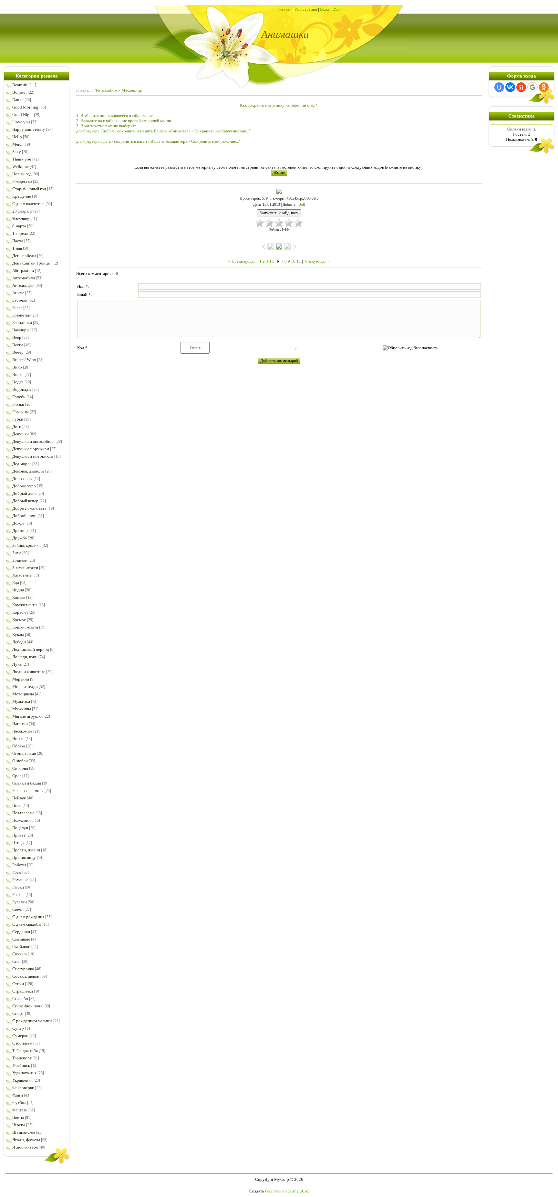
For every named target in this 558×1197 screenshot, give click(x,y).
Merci (17, 144)
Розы (16, 872)
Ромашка (20, 879)
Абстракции (23, 270)
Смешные (21, 939)
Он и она (20, 768)
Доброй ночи (24, 515)
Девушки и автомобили (33, 441)
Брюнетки (21, 315)
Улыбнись (21, 1065)
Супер (18, 1028)
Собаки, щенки (25, 976)
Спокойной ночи (27, 1006)
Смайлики (21, 946)
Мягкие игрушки (27, 716)
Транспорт (22, 1058)
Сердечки (21, 931)
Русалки (19, 902)
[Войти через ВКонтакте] (510, 87)
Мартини (20, 679)
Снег (16, 961)
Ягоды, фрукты (26, 1139)
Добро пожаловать (29, 508)
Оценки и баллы (26, 783)
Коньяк (18, 597)
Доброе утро (24, 486)
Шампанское (23, 1132)
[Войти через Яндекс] (521, 87)
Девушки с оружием (30, 448)
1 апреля (20, 233)
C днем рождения (28, 916)
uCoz (304, 1191)
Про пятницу (24, 857)
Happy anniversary (28, 129)
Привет (19, 835)
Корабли (20, 612)
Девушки (20, 434)
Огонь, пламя (24, 753)
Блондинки (22, 322)
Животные (22, 575)
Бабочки (19, 300)
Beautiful (20, 84)
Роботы (19, 864)
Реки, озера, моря (28, 790)
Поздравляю (23, 812)
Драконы (20, 530)
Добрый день (24, 493)
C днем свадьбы (26, 924)
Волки (18, 374)
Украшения (22, 1080)
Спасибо (20, 998)
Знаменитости (25, 567)
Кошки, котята (25, 627)
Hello (17, 136)
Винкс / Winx (24, 359)
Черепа (18, 1124)
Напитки (20, 723)
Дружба (19, 538)
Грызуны (20, 411)
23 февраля (22, 211)
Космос (19, 619)
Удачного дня (24, 1072)
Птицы (18, 842)
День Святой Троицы (31, 263)
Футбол (19, 1102)
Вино (17, 367)
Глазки (18, 404)
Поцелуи (20, 827)
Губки (17, 419)
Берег (17, 307)
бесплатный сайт (280, 1191)
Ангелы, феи (23, 285)
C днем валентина (28, 203)
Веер (16, 337)
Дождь (18, 523)
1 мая (17, 248)
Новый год (22, 174)
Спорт (18, 1013)
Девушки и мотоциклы (32, 456)
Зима (16, 552)
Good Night (22, 114)
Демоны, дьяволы (28, 471)
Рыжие (18, 894)
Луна (17, 664)
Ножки (18, 738)
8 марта (19, 226)
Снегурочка (23, 968)
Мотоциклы (23, 694)
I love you (21, 122)
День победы (24, 255)
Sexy (16, 151)
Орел (16, 775)
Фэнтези (19, 1110)
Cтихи (18, 983)
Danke (18, 99)
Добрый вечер (25, 500)
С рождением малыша (32, 1020)
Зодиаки (19, 560)
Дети (16, 426)
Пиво (17, 805)
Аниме (18, 292)
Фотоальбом (106, 90)
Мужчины (21, 708)
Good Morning (25, 107)
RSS (336, 9)
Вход (324, 9)
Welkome (20, 166)
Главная (284, 9)
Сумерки (20, 1035)
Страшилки (22, 991)
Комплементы (24, 604)
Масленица (20, 219)
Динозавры (22, 478)
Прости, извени (26, 850)
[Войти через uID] (499, 87)
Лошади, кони (24, 656)
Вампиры (20, 330)
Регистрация (305, 9)
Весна (17, 344)
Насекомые (22, 731)
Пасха (17, 240)
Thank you (21, 159)
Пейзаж (19, 798)
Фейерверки (23, 1087)
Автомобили (23, 278)
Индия (18, 590)
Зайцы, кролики (26, 545)
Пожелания (22, 820)
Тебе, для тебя (25, 1050)
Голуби (19, 396)
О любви (20, 760)
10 (293, 261)
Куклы (18, 634)
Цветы (18, 1117)
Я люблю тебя (25, 1147)
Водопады (21, 389)
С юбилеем (22, 1043)
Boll (301, 204)
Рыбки (18, 887)
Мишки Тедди (25, 686)
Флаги (17, 1095)
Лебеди (19, 642)
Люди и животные (28, 671)
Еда (15, 582)
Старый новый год (29, 188)
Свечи (18, 909)
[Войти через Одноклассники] (544, 87)
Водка (18, 382)
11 (298, 261)
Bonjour (19, 92)
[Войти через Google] (532, 87)
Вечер (18, 352)
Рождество (22, 181)
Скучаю (19, 954)
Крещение (21, 196)
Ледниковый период (30, 649)
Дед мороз (21, 463)
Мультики (21, 701)
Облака (18, 746)
